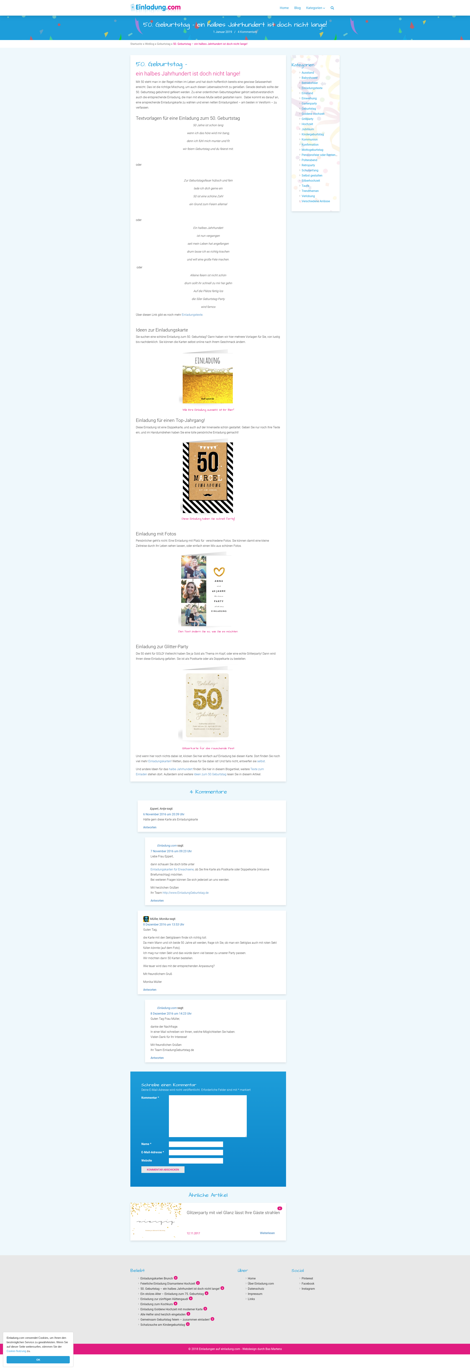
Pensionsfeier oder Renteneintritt (323, 155)
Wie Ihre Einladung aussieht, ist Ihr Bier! (208, 410)
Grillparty (307, 119)
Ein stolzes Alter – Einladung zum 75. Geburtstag (172, 1293)
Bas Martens (273, 1349)
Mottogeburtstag (312, 150)
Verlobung (308, 196)
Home (284, 8)
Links (251, 1299)
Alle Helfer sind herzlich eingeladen (163, 1314)
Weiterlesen (267, 1233)
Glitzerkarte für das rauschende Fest (208, 748)
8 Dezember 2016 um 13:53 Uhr (163, 924)
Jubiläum (308, 129)
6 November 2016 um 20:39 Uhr (163, 814)
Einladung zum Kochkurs (156, 1304)
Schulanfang (310, 170)
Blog (297, 8)
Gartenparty (309, 103)
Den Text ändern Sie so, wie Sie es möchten (208, 631)
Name (146, 1144)
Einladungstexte (192, 314)
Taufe (305, 186)
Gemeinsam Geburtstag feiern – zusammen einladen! (175, 1319)
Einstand (307, 93)
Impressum (255, 1293)
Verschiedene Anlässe (316, 201)
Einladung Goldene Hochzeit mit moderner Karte (171, 1309)
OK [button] (38, 1359)
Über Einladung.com (261, 1283)
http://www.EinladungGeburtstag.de (186, 892)
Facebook (308, 1283)
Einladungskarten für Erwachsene (172, 869)
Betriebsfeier (310, 83)
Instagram (308, 1288)
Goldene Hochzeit (313, 114)
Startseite (136, 44)
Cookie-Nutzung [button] (16, 1351)
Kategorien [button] (314, 8)
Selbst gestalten (312, 175)
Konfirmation (310, 144)
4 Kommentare (247, 32)
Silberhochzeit (311, 180)
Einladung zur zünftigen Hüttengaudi (164, 1299)
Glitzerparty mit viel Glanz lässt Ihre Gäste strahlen (233, 1212)
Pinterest (307, 1278)
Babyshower (310, 78)
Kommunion (310, 139)
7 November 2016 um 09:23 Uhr (171, 851)
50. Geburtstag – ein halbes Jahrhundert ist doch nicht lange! (180, 1288)
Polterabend (309, 160)
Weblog (149, 44)
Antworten (149, 827)
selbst (261, 761)
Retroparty (308, 165)
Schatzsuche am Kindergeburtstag (162, 1324)
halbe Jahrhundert (181, 769)
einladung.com (230, 1349)
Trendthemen (310, 191)
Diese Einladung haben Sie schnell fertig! (208, 519)
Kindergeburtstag (313, 134)
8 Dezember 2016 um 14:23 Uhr (171, 1013)
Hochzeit (307, 124)
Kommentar (150, 1097)
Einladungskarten (159, 761)
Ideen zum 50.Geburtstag (210, 774)
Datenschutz (256, 1288)
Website (146, 1160)
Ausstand (308, 72)
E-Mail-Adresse (152, 1152)
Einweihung (309, 98)
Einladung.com (167, 845)
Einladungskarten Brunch (156, 1278)
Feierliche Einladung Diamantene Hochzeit (167, 1283)
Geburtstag (163, 44)
